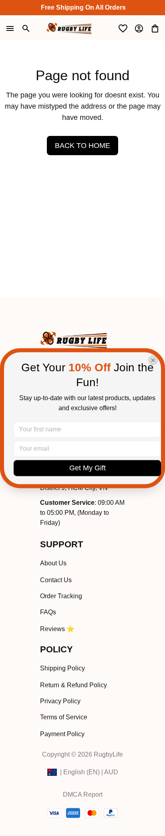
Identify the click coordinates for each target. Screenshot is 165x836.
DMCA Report (83, 794)
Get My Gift (87, 468)
